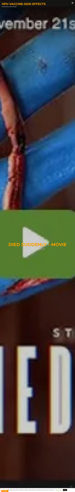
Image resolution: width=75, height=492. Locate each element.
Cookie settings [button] (58, 489)
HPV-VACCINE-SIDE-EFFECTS (24, 4)
